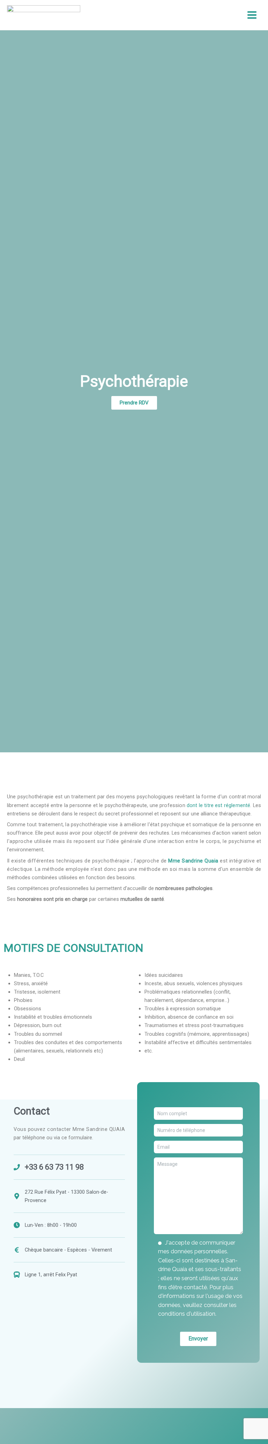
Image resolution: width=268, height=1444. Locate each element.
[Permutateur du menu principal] (252, 15)
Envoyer (198, 1338)
